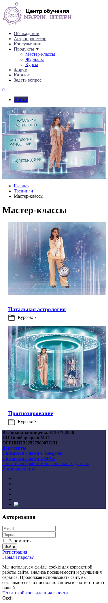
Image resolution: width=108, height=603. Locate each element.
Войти (20, 99)
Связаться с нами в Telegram (32, 453)
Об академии (26, 33)
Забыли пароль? (18, 557)
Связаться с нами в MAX (28, 458)
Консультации (27, 43)
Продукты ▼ (27, 49)
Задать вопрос (27, 80)
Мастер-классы (40, 54)
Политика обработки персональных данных (45, 463)
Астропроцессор (30, 38)
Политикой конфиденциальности (35, 592)
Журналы (34, 59)
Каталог (22, 74)
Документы (14, 448)
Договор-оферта (18, 468)
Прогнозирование (30, 413)
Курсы (31, 64)
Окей (7, 598)
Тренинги (23, 190)
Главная (21, 185)
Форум (20, 69)
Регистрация (14, 552)
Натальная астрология (37, 309)
